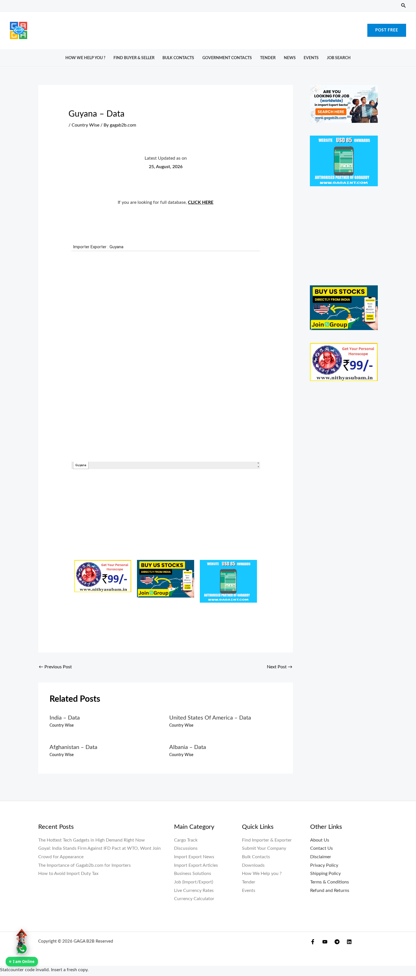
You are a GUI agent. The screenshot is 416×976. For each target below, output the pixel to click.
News (290, 58)
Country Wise (85, 125)
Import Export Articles (196, 865)
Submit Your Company (264, 848)
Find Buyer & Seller (134, 58)
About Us (319, 840)
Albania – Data (187, 747)
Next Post (279, 667)
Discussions (186, 848)
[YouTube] (324, 941)
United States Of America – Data (210, 718)
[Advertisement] (208, 29)
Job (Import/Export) (193, 882)
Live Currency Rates (194, 890)
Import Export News (194, 857)
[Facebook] (312, 941)
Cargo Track (186, 840)
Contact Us (321, 848)
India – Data (65, 718)
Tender (268, 58)
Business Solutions (192, 873)
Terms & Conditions (329, 882)
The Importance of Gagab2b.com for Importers (84, 865)
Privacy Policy (324, 865)
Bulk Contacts (178, 58)
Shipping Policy (325, 873)
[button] (403, 6)
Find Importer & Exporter (267, 840)
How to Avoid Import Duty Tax (68, 873)
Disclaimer (320, 857)
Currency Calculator (194, 898)
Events (311, 58)
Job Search (339, 58)
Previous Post (55, 667)
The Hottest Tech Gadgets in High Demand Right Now (91, 840)
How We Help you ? (85, 58)
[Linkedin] (349, 941)
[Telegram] (337, 941)
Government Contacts (227, 58)
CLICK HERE (200, 202)
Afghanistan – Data (73, 747)
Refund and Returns (329, 890)
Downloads (253, 865)
